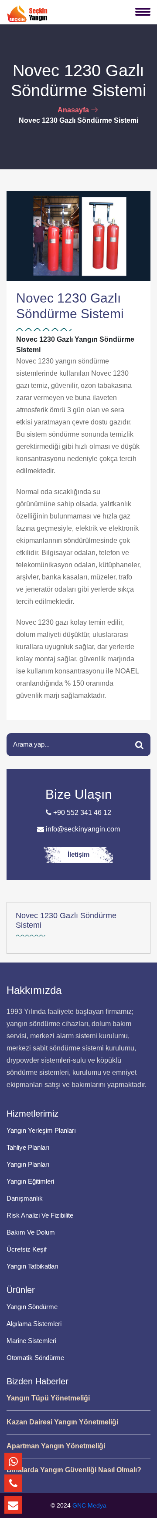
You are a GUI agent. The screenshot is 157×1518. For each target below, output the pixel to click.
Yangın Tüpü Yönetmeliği (48, 1398)
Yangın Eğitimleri (30, 1181)
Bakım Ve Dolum (31, 1232)
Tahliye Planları (28, 1147)
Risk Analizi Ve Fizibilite (40, 1215)
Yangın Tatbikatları (32, 1266)
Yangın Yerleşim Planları (41, 1130)
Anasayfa (73, 110)
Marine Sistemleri (31, 1340)
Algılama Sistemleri (34, 1323)
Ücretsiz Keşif (27, 1249)
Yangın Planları (28, 1164)
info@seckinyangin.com (82, 829)
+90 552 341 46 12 (81, 812)
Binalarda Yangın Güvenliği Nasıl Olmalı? (74, 1470)
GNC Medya (89, 1505)
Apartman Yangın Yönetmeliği (56, 1446)
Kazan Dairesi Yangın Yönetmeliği (62, 1422)
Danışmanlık (25, 1198)
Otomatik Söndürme (35, 1357)
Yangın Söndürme (32, 1306)
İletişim (78, 854)
